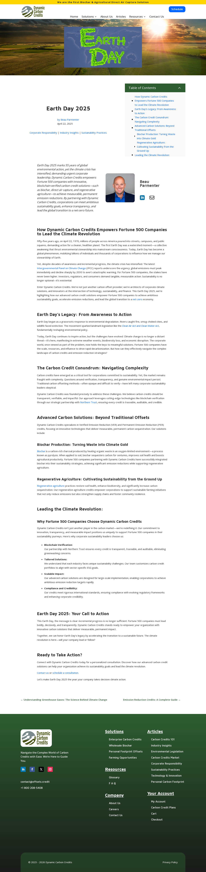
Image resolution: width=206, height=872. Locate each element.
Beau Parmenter (70, 119)
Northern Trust (88, 402)
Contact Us (156, 16)
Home (74, 16)
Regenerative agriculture (51, 485)
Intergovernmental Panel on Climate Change (61, 268)
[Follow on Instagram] (50, 769)
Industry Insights (69, 132)
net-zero (137, 299)
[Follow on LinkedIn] (23, 769)
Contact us (43, 672)
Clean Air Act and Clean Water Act (140, 325)
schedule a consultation (65, 672)
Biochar (41, 451)
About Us (106, 16)
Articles (121, 16)
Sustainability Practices (94, 132)
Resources (136, 16)
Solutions (88, 16)
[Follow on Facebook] (32, 769)
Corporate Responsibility (43, 132)
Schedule (177, 9)
